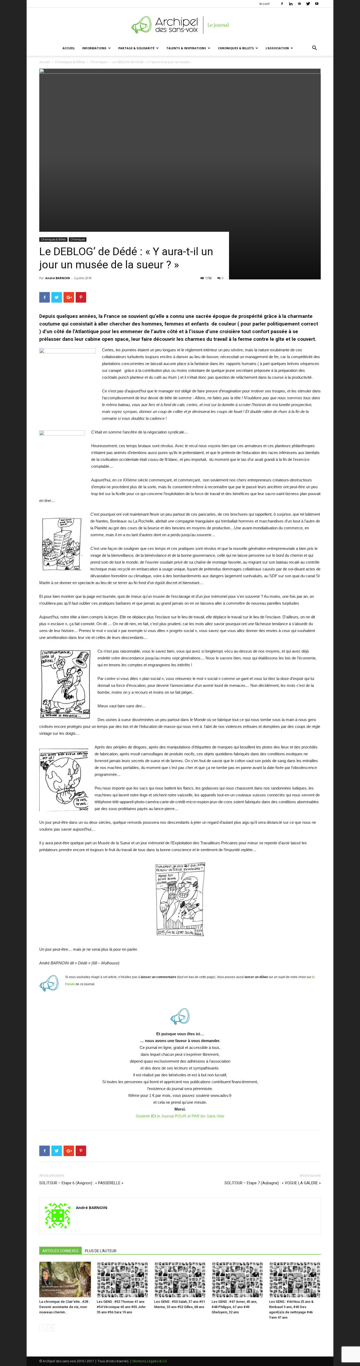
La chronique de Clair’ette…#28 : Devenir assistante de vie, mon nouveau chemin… (64, 1307)
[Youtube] (317, 3)
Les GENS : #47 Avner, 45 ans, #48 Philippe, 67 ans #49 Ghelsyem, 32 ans (234, 1307)
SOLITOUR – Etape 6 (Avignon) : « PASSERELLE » (81, 1183)
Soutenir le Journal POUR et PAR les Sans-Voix (180, 1116)
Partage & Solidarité (136, 48)
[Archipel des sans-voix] (180, 25)
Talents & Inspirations (186, 48)
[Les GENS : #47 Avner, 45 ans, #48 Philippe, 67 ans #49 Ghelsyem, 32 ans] (237, 1279)
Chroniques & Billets (236, 48)
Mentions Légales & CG (150, 1361)
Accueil (264, 4)
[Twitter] (308, 3)
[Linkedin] (291, 3)
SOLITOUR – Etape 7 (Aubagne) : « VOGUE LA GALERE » (273, 1183)
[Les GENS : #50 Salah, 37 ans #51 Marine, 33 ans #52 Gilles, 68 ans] (180, 1279)
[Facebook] (282, 3)
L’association (277, 48)
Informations (94, 48)
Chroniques (99, 62)
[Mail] (299, 3)
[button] (314, 48)
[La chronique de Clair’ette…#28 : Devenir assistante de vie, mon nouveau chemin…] (65, 1279)
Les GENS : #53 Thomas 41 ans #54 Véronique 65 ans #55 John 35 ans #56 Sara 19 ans (121, 1307)
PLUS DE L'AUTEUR (100, 1251)
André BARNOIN (57, 278)
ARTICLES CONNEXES (60, 1251)
